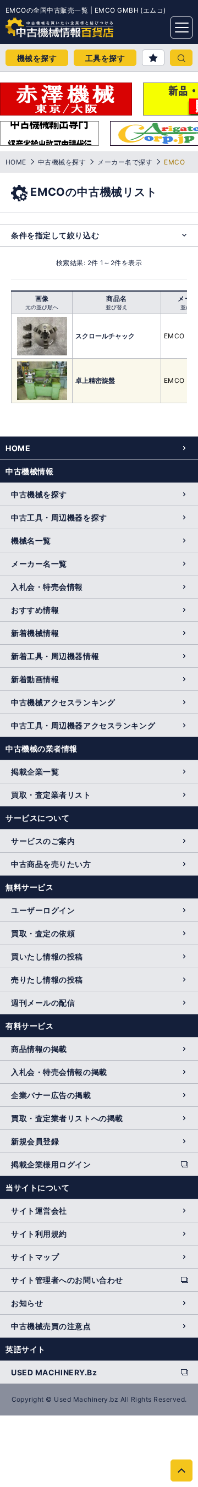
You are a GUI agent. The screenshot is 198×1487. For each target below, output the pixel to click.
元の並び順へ (41, 307)
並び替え (117, 307)
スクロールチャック (105, 336)
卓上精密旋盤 (95, 380)
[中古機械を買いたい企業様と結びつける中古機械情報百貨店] (39, 24)
